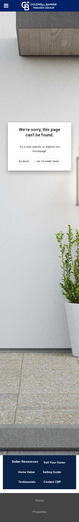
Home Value (26, 472)
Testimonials (26, 482)
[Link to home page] (39, 6)
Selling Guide (52, 472)
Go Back (24, 161)
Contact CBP (52, 482)
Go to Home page (48, 161)
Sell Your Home (54, 462)
